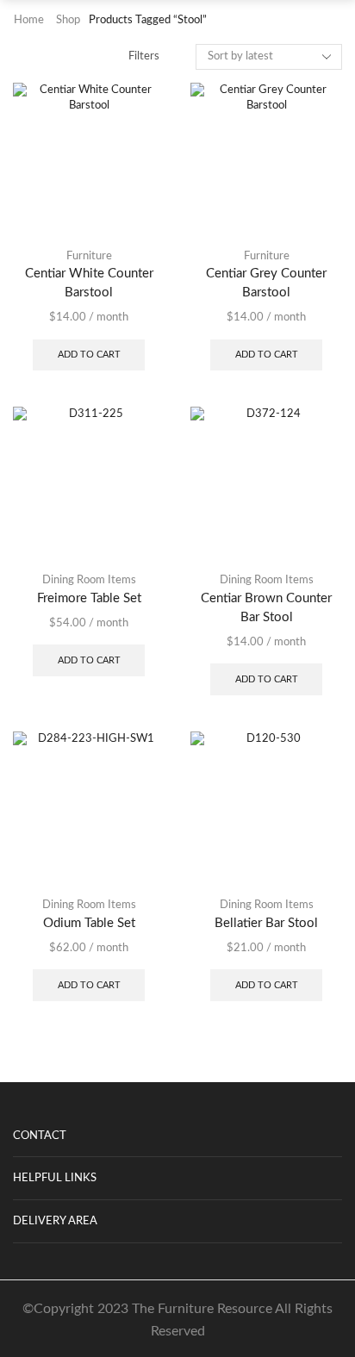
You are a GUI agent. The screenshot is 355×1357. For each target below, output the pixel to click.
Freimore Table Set (89, 598)
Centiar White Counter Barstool (89, 283)
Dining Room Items (89, 580)
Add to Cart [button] (89, 354)
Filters (143, 56)
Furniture (89, 256)
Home (29, 20)
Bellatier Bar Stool (266, 923)
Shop (68, 20)
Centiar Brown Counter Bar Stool (266, 608)
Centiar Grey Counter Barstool (266, 283)
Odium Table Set (89, 923)
